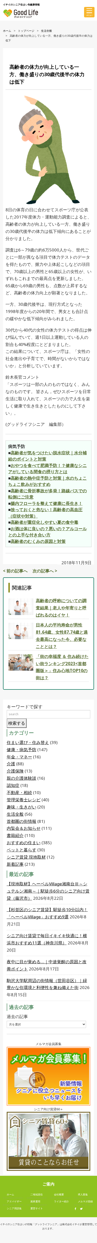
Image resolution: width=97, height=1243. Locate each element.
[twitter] (82, 1209)
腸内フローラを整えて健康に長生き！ (47, 503)
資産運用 (35, 1201)
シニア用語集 (14, 1208)
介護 (11, 764)
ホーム (7, 30)
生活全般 (46, 30)
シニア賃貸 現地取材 (26, 857)
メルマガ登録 (85, 1201)
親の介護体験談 (21, 778)
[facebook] (76, 1209)
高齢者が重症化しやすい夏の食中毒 (44, 522)
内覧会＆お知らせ (24, 828)
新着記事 (15, 864)
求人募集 (83, 1194)
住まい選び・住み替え (28, 742)
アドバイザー (14, 1201)
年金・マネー (19, 757)
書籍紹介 (15, 835)
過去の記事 (17, 1016)
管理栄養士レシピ (24, 800)
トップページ (26, 30)
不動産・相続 (19, 792)
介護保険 (15, 771)
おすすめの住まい (24, 842)
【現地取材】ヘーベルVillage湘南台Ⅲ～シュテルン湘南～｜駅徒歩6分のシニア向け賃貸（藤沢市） (48, 891)
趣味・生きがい (21, 807)
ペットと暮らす (21, 850)
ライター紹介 (61, 1201)
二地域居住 (36, 1194)
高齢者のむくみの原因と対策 (38, 541)
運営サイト (36, 1208)
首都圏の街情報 (21, 821)
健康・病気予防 (21, 749)
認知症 (13, 785)
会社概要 (59, 1194)
